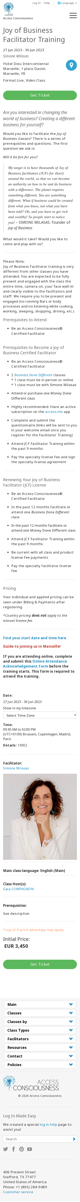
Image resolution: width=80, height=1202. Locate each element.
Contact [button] (14, 1056)
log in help (48, 1124)
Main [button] (11, 1004)
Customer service (18, 1191)
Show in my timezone (19, 708)
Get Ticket (40, 95)
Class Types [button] (18, 1030)
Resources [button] (17, 1047)
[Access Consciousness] (8, 9)
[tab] (40, 1004)
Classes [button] (14, 1013)
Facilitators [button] (18, 1038)
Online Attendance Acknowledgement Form (35, 664)
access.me (54, 411)
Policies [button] (14, 1064)
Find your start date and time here (34, 638)
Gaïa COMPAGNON (18, 889)
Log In (37, 3)
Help (47, 3)
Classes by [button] (17, 1021)
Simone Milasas (16, 768)
